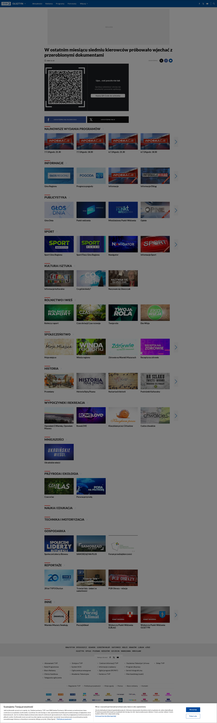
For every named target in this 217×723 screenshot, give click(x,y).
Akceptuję (193, 709)
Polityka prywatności (64, 719)
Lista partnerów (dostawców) (105, 716)
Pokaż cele (193, 716)
